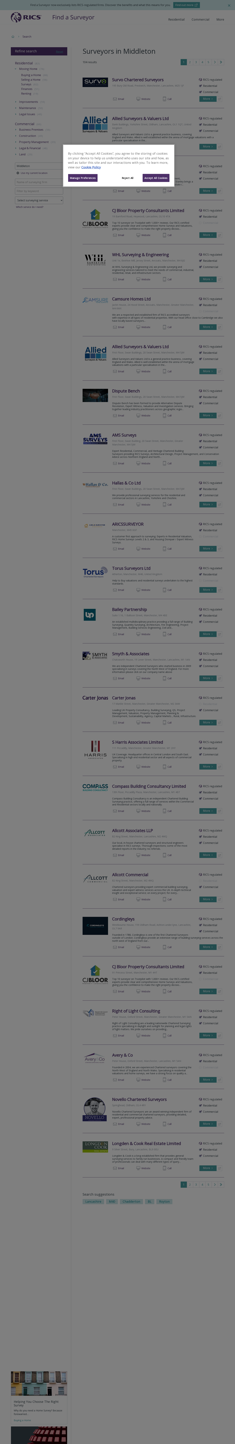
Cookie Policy (91, 167)
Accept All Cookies (156, 178)
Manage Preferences (83, 178)
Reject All (127, 178)
